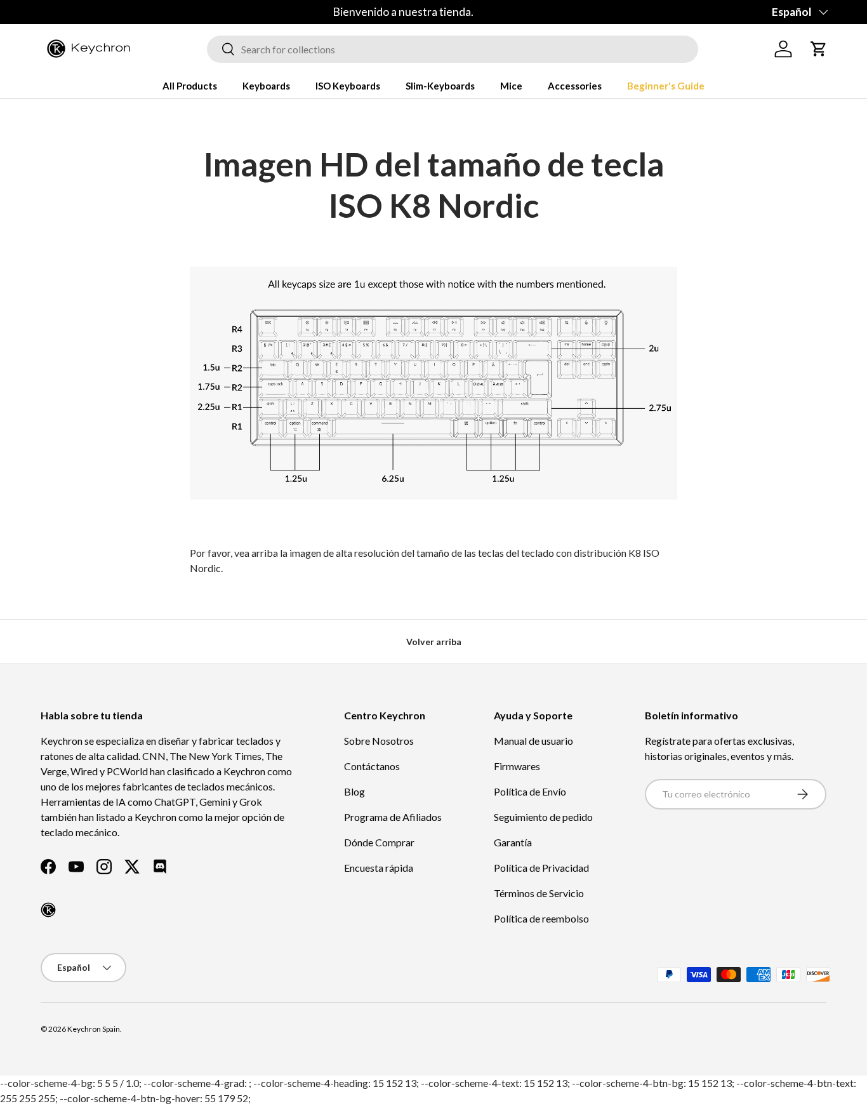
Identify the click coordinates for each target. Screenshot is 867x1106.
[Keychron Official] (48, 910)
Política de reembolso (541, 918)
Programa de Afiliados (393, 817)
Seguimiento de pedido (543, 817)
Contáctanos (372, 766)
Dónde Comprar (379, 842)
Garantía (513, 842)
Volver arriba (433, 641)
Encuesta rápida (378, 868)
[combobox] (452, 49)
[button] (819, 49)
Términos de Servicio (539, 893)
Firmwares (517, 766)
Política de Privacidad (541, 868)
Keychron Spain (93, 1029)
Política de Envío (530, 791)
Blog (354, 791)
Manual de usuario (533, 741)
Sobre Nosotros (379, 741)
